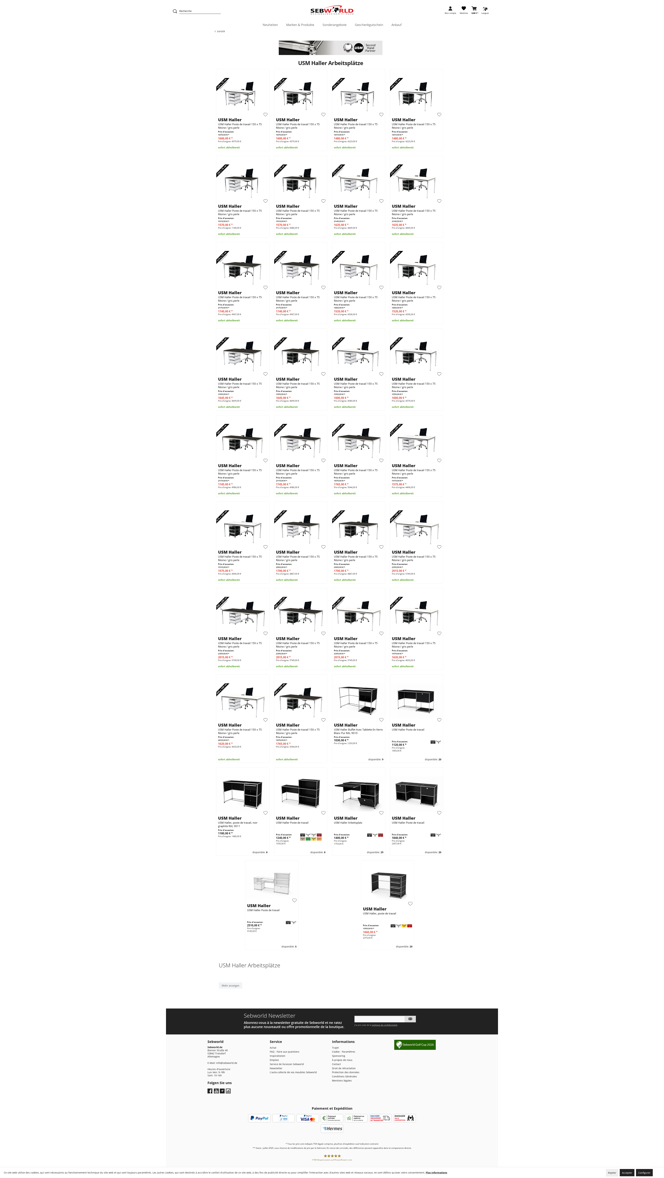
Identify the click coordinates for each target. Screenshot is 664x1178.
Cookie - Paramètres (343, 1051)
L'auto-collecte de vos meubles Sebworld (293, 1072)
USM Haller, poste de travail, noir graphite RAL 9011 (237, 824)
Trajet (335, 1047)
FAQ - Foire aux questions (284, 1051)
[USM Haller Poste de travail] (416, 701)
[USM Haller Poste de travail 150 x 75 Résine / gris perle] (242, 95)
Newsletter (276, 1068)
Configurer (644, 1172)
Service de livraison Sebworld (287, 1064)
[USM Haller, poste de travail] (387, 885)
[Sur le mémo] (266, 115)
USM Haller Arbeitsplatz (348, 822)
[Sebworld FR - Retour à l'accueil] (332, 10)
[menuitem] (450, 11)
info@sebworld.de (226, 1063)
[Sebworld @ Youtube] (217, 1092)
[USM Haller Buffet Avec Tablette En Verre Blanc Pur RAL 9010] (358, 701)
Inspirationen (277, 1055)
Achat (273, 1047)
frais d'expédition (346, 1143)
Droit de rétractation (344, 1068)
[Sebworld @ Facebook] (210, 1092)
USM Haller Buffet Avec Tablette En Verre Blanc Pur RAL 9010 (358, 731)
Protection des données (345, 1072)
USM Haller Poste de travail (408, 729)
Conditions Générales (344, 1076)
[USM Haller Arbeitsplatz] (358, 794)
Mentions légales (342, 1080)
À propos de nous (342, 1060)
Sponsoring (338, 1055)
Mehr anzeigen (230, 985)
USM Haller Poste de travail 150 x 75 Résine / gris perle (240, 125)
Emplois (274, 1060)
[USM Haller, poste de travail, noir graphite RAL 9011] (242, 794)
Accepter (627, 1172)
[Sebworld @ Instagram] (229, 1092)
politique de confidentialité (384, 1025)
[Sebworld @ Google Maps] (222, 1091)
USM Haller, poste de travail (379, 913)
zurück (221, 31)
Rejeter (612, 1172)
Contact (336, 1064)
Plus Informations (436, 1172)
